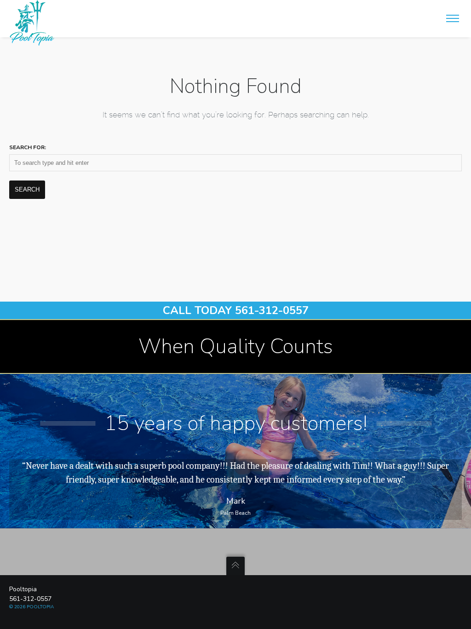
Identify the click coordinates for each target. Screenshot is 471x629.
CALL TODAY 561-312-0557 (236, 310)
